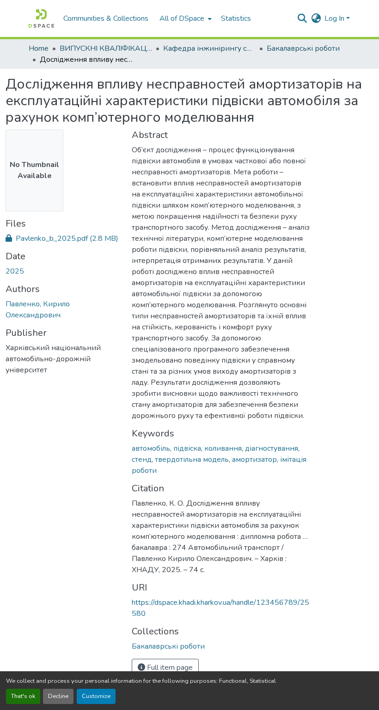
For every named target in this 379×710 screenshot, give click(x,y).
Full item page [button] (169, 667)
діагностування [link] (271, 448)
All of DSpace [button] (181, 18)
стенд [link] (142, 459)
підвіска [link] (187, 448)
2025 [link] (15, 271)
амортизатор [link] (254, 459)
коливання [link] (223, 448)
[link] (63, 238)
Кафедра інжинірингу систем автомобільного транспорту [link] (209, 48)
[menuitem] (185, 18)
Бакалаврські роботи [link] (303, 48)
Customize (96, 696)
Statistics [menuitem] (236, 18)
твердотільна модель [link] (192, 459)
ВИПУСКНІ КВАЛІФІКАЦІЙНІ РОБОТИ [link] (106, 48)
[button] (41, 18)
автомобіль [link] (151, 448)
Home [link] (39, 48)
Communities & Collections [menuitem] (105, 18)
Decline (58, 696)
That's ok (23, 696)
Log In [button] (335, 18)
